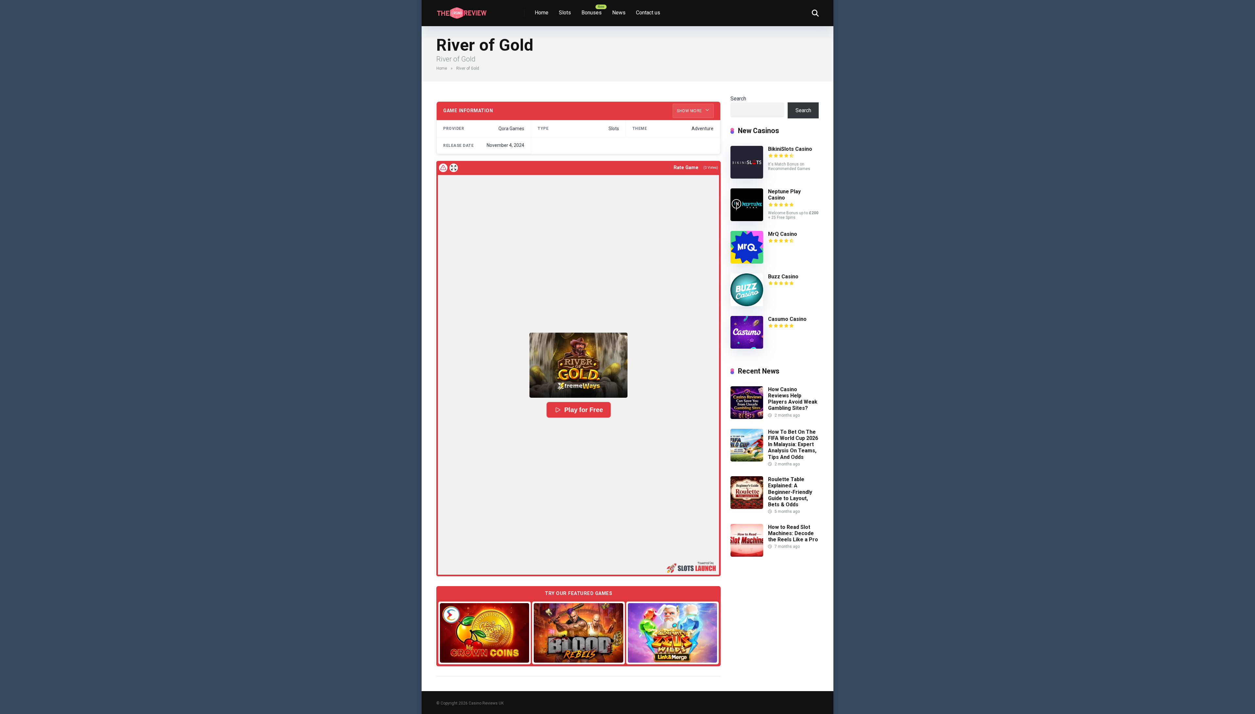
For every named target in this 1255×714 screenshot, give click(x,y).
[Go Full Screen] (453, 168)
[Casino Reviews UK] (461, 11)
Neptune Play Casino (784, 194)
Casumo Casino (787, 319)
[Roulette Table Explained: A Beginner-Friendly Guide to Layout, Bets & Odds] (746, 507)
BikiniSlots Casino (790, 149)
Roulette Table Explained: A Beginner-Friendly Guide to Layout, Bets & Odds (790, 492)
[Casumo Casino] (746, 347)
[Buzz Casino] (746, 304)
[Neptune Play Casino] (746, 219)
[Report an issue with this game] (443, 168)
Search (738, 99)
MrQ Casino (782, 234)
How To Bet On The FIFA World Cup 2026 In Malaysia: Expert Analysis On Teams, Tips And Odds (793, 444)
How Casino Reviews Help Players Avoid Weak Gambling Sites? (792, 398)
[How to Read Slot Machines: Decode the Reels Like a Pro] (746, 555)
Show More (690, 111)
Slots (565, 12)
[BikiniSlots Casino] (746, 177)
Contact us (648, 12)
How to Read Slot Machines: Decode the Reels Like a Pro (793, 533)
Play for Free (583, 410)
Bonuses (591, 12)
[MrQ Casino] (746, 262)
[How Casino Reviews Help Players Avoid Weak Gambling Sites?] (746, 417)
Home (541, 12)
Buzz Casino (783, 276)
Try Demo (485, 633)
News (619, 12)
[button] (578, 365)
